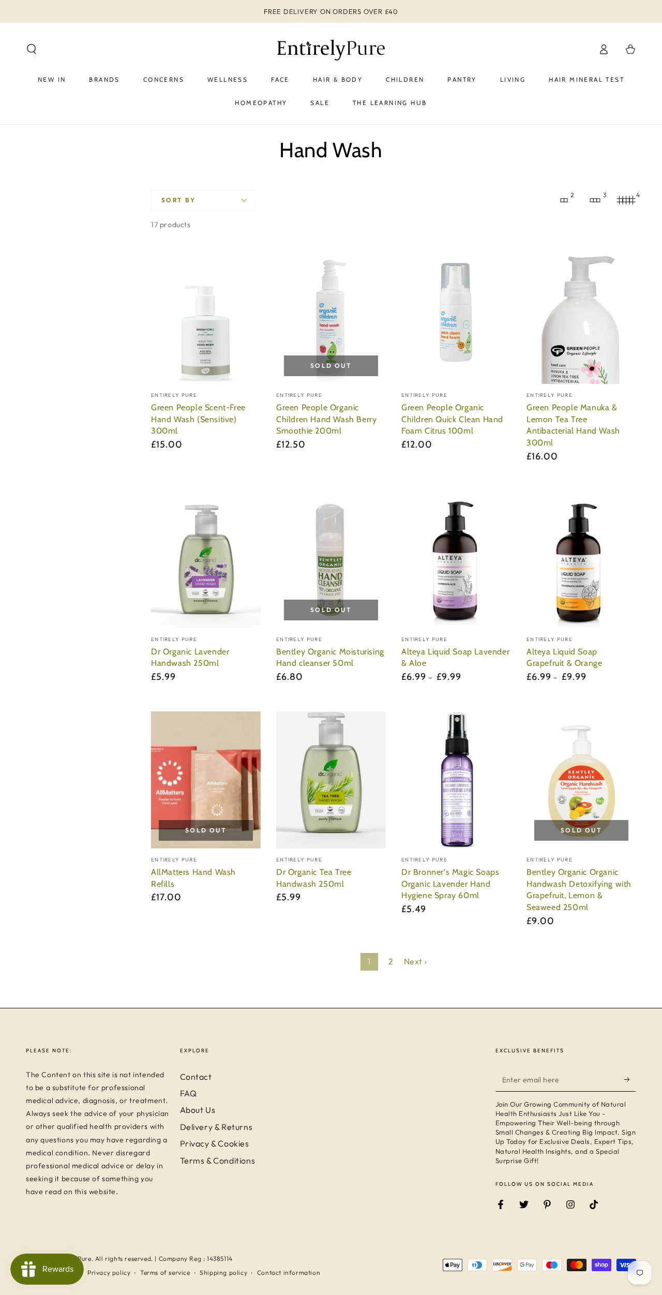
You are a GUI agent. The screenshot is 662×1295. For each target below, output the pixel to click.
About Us (198, 1110)
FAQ (188, 1093)
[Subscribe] (630, 1079)
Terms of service (165, 1272)
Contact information (288, 1272)
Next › (415, 961)
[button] (31, 49)
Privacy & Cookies (214, 1143)
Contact (196, 1076)
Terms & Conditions (217, 1160)
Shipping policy (223, 1272)
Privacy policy (108, 1272)
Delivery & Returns (216, 1127)
